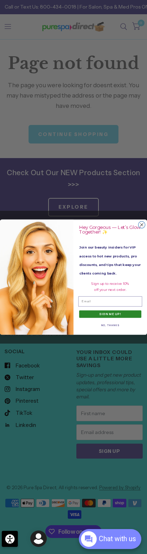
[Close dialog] (141, 224)
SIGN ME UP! (110, 314)
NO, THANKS (110, 325)
